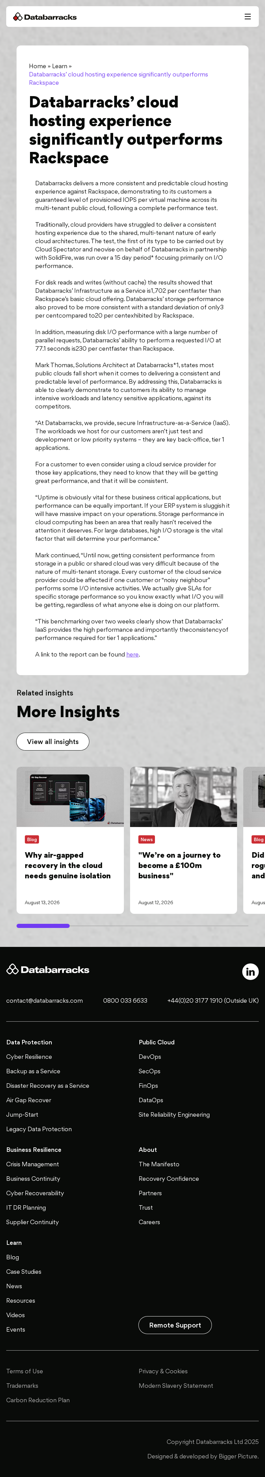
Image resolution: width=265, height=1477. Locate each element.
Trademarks (22, 1385)
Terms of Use (24, 1371)
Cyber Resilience (29, 1056)
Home (37, 66)
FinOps (148, 1085)
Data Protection (29, 1042)
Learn (59, 66)
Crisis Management (32, 1164)
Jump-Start (22, 1114)
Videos (15, 1315)
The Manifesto (159, 1164)
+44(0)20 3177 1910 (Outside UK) (213, 1000)
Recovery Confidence (169, 1178)
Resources (20, 1300)
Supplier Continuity (32, 1222)
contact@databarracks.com (44, 1000)
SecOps (149, 1071)
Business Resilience (33, 1149)
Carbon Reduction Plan (38, 1400)
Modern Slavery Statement (176, 1385)
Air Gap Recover (28, 1100)
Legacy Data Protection (39, 1129)
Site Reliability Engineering (174, 1114)
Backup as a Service (33, 1071)
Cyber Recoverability (35, 1193)
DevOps (150, 1056)
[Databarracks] (45, 16)
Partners (150, 1193)
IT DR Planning (26, 1207)
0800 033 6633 (125, 1000)
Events (15, 1329)
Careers (149, 1222)
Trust (146, 1207)
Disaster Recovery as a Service (47, 1085)
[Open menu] (247, 16)
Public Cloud (157, 1042)
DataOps (151, 1100)
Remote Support (175, 1325)
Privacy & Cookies (163, 1371)
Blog (12, 1257)
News (14, 1286)
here (132, 654)
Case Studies (23, 1271)
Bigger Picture (238, 1456)
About (148, 1149)
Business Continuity (33, 1178)
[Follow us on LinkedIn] (250, 971)
